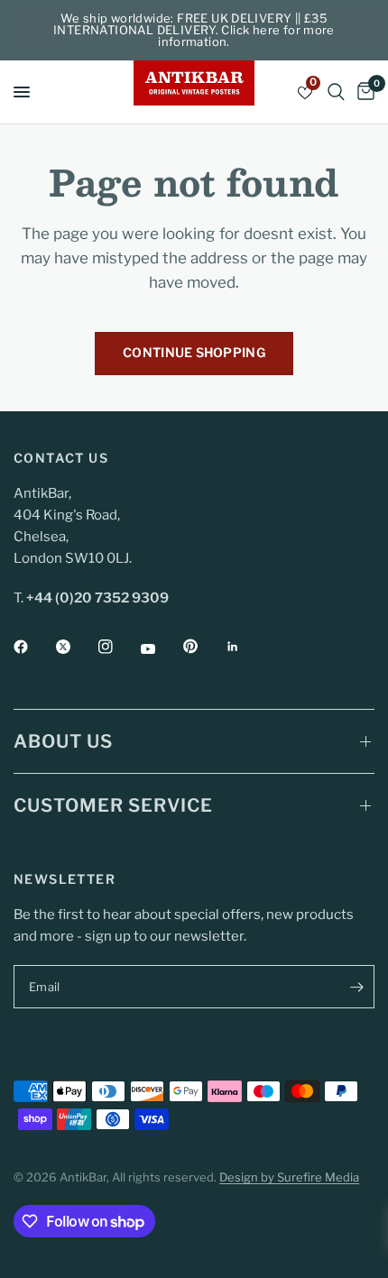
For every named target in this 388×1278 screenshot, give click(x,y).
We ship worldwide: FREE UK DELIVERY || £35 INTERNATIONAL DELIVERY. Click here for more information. (194, 30)
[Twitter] (76, 647)
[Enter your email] (356, 986)
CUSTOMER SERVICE (113, 805)
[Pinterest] (203, 647)
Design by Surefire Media (289, 1177)
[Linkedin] (245, 647)
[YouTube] (160, 648)
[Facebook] (33, 647)
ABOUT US (63, 741)
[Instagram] (118, 647)
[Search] (336, 92)
